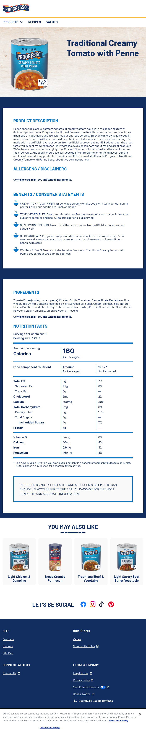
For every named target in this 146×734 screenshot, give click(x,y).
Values (77, 639)
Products (8, 639)
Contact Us (11, 673)
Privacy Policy (83, 680)
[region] (73, 721)
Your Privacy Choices (91, 687)
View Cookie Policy (118, 720)
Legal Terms (82, 673)
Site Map (8, 653)
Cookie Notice (83, 693)
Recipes (8, 646)
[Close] (140, 714)
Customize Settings (50, 727)
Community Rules (85, 646)
